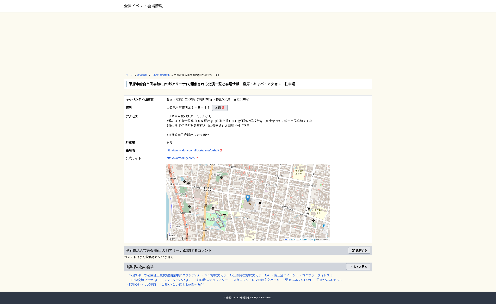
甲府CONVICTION (298, 280)
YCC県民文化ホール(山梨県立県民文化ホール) (236, 275)
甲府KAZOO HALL (329, 280)
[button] (247, 198)
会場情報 (142, 75)
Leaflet (291, 239)
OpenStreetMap (307, 239)
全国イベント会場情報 (143, 6)
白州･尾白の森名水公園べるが (182, 284)
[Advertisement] (248, 43)
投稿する (361, 250)
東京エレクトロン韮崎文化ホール (256, 280)
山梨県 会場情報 (160, 75)
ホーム (130, 75)
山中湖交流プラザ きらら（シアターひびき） (160, 280)
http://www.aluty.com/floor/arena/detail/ (192, 150)
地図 (218, 107)
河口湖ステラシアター (212, 280)
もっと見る (360, 266)
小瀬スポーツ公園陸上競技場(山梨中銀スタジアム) (164, 275)
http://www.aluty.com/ (180, 158)
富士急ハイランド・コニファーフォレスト (303, 275)
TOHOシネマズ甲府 (142, 284)
